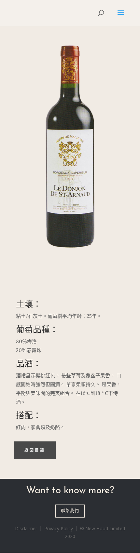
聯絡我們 (70, 511)
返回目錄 (34, 450)
